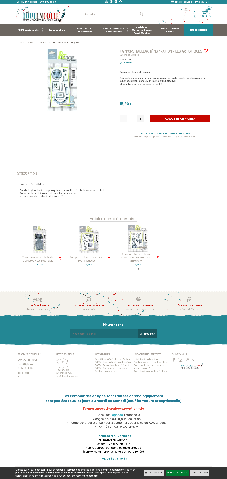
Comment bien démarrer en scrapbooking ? (149, 367)
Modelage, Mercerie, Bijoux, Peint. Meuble (142, 30)
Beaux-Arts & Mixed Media (85, 30)
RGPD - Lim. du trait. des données (113, 362)
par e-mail (23, 372)
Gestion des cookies (106, 371)
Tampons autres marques (64, 42)
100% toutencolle (28, 30)
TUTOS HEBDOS (198, 30)
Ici (19, 376)
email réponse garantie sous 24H (192, 1)
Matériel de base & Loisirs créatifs (113, 30)
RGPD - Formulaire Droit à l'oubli (112, 365)
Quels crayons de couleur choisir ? (152, 362)
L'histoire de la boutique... (147, 359)
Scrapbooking (56, 30)
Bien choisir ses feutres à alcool (150, 371)
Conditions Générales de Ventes (112, 359)
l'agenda (117, 415)
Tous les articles (26, 42)
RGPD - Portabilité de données (111, 368)
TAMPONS (42, 42)
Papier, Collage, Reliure (170, 30)
